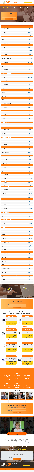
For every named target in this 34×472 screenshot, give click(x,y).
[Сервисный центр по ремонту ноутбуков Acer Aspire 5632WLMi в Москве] (6, 2)
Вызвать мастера (9, 18)
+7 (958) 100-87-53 (28, 0)
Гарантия (13, 5)
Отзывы (18, 5)
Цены (3, 5)
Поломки (8, 5)
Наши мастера (24, 5)
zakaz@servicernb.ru (15, 464)
